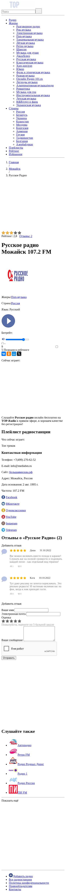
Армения (21, 131)
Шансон (21, 49)
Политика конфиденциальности (29, 882)
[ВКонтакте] (3, 354)
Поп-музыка (24, 36)
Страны (14, 108)
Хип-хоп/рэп (24, 65)
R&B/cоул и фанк (27, 101)
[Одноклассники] (9, 354)
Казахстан (22, 121)
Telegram (11, 530)
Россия (20, 111)
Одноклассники (16, 510)
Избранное (15, 154)
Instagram (11, 523)
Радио (12, 19)
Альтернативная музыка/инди (35, 85)
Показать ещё (9, 800)
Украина (21, 118)
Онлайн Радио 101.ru (29, 78)
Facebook (11, 497)
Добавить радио (23, 876)
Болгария (22, 141)
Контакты (15, 889)
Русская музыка (26, 59)
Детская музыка (26, 98)
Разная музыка (25, 75)
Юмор (20, 69)
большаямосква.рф (20, 472)
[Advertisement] (33, 205)
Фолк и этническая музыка (33, 72)
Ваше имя (7, 610)
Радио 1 (22, 773)
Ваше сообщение (12, 640)
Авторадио (24, 745)
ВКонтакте (12, 503)
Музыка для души (27, 52)
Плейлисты (16, 147)
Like (62, 346)
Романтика (23, 88)
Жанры (13, 23)
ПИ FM (22, 792)
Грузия (20, 134)
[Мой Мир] (14, 354)
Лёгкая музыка (25, 42)
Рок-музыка (23, 29)
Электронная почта (13, 613)
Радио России (26, 783)
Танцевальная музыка (30, 39)
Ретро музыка (24, 46)
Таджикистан (24, 137)
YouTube (11, 516)
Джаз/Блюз (23, 56)
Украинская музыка (28, 105)
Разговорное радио (28, 26)
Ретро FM (24, 754)
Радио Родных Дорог (31, 764)
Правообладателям (20, 886)
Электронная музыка (29, 33)
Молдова (21, 124)
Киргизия (22, 128)
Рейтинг (14, 150)
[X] (19, 354)
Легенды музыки (27, 82)
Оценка (6, 617)
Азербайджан (24, 144)
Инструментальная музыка (33, 95)
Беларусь (21, 114)
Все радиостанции (20, 879)
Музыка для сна (26, 92)
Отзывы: (25, 236)
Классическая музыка (29, 62)
